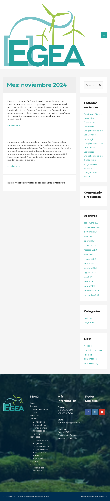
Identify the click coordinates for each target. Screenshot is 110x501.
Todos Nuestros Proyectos (40, 442)
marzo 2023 (90, 245)
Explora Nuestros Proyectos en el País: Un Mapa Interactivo (41, 451)
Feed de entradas (93, 350)
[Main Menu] (104, 35)
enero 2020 (89, 286)
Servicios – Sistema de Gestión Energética (93, 118)
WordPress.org (91, 363)
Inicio (32, 403)
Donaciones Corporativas (39, 423)
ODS (35, 412)
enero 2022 (89, 263)
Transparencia (40, 427)
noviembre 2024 (92, 227)
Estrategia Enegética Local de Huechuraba (93, 143)
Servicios (34, 415)
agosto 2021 (90, 272)
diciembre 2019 (91, 290)
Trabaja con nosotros (39, 469)
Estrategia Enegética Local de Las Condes (93, 130)
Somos (33, 405)
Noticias (88, 318)
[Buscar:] (93, 85)
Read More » (14, 125)
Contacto (35, 464)
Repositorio (38, 458)
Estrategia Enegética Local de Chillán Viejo (93, 155)
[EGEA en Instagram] (95, 412)
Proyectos (89, 322)
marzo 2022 (90, 259)
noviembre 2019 (91, 295)
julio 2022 (88, 254)
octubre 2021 (90, 267)
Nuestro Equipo (40, 409)
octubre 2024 (90, 231)
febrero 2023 (90, 249)
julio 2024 (88, 236)
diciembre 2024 (91, 222)
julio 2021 (88, 277)
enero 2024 (89, 240)
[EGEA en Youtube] (102, 412)
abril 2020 (89, 281)
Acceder (88, 345)
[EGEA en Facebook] (88, 412)
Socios (33, 418)
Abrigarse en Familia (39, 432)
